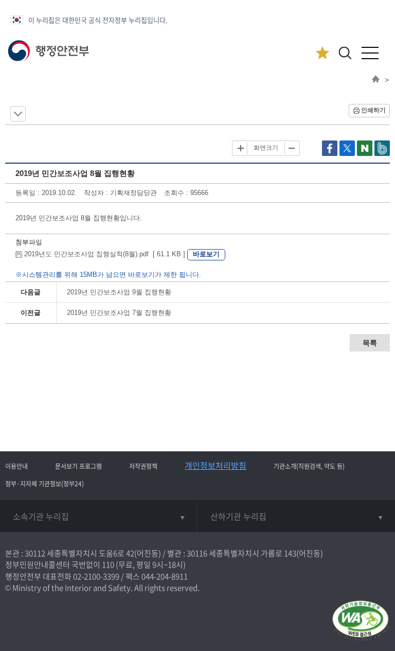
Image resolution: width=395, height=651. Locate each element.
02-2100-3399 (96, 576)
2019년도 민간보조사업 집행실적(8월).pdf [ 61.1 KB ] (104, 254)
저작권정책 (143, 466)
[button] (344, 52)
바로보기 (206, 254)
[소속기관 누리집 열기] (98, 516)
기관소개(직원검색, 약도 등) (309, 466)
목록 (370, 343)
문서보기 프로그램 (78, 466)
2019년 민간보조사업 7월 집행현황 (119, 312)
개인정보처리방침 (215, 465)
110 (108, 564)
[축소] (291, 148)
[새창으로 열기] (330, 153)
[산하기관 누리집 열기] (296, 516)
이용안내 (16, 466)
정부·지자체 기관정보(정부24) (44, 483)
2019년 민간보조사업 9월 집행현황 (119, 292)
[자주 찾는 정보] (322, 53)
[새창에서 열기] (360, 621)
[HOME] (375, 80)
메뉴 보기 (18, 113)
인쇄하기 (373, 110)
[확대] (240, 148)
